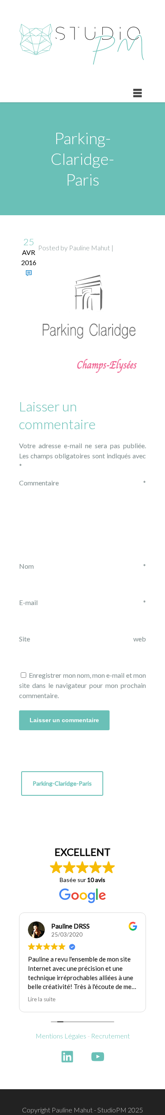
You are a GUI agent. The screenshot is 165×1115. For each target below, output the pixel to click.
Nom (82, 566)
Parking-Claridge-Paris (62, 783)
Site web (82, 639)
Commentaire (82, 483)
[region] (82, 1048)
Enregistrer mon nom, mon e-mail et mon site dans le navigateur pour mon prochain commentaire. (82, 685)
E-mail (82, 602)
